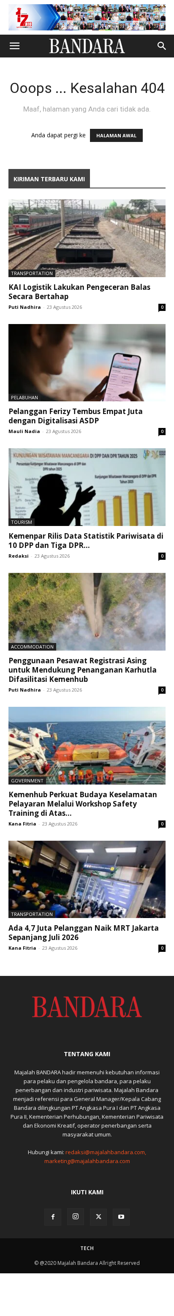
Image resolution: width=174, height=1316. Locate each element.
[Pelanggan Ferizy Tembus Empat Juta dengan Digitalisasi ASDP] (87, 363)
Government (27, 780)
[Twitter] (98, 1217)
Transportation (32, 273)
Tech (87, 1248)
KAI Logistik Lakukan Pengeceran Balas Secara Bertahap (79, 291)
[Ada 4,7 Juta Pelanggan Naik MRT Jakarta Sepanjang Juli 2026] (87, 879)
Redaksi (18, 556)
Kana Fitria (22, 823)
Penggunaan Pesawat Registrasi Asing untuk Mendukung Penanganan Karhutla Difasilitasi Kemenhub (82, 670)
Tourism (21, 522)
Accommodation (32, 646)
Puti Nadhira (24, 307)
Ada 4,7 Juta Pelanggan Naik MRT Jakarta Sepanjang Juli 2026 (83, 932)
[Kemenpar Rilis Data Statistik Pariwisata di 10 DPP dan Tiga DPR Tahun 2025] (87, 487)
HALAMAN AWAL (116, 135)
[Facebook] (52, 1217)
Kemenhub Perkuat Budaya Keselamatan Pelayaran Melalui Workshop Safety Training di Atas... (82, 804)
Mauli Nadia (24, 431)
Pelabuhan (24, 397)
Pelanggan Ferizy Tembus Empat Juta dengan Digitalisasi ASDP (75, 415)
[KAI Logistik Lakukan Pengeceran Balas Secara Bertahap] (87, 238)
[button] (14, 46)
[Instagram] (75, 1216)
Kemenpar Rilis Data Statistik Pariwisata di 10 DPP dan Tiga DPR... (85, 540)
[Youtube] (121, 1217)
